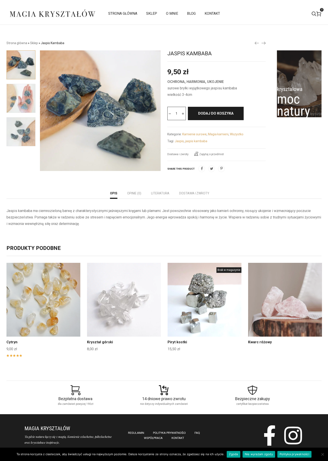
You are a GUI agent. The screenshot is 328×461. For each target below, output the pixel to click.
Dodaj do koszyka (216, 113)
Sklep (34, 43)
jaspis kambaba (196, 141)
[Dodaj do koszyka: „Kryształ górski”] (124, 310)
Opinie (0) (134, 193)
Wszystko (236, 134)
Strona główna (16, 43)
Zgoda (233, 454)
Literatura (160, 193)
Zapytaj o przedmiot (211, 154)
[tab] (113, 194)
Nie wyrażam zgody (259, 454)
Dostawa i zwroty (178, 154)
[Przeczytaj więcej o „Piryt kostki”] (205, 310)
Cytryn (11, 342)
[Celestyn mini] (263, 42)
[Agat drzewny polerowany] (257, 42)
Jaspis (179, 141)
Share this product (181, 168)
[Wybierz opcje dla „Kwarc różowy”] (285, 310)
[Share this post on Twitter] (211, 168)
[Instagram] (293, 435)
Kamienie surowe (194, 134)
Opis (113, 193)
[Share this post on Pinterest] (221, 168)
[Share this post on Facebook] (201, 168)
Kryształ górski (100, 342)
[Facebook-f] (269, 435)
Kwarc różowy (260, 342)
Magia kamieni (218, 134)
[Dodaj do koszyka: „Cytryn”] (43, 310)
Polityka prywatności (294, 454)
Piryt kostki (177, 342)
